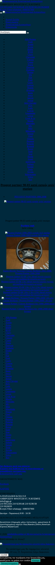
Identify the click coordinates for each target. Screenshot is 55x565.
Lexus (30, 116)
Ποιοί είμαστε (12, 22)
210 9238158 (31, 7)
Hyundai (30, 90)
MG (30, 126)
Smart (30, 159)
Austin (30, 44)
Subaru (30, 164)
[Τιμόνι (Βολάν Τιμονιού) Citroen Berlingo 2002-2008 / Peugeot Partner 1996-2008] (27, 268)
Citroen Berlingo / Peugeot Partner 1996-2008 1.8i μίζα (27, 300)
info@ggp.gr (5, 501)
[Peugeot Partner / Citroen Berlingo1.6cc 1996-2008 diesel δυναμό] (27, 306)
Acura (30, 47)
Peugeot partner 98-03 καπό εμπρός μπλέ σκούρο (27, 186)
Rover (30, 149)
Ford (30, 80)
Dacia (30, 65)
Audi (30, 42)
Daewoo (30, 67)
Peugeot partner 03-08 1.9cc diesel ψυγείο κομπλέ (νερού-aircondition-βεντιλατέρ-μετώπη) (27, 282)
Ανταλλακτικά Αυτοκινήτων (18, 24)
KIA (30, 105)
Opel (30, 136)
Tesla (30, 169)
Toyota (30, 172)
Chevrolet (30, 57)
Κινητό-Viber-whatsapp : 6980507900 (17, 9)
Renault (30, 146)
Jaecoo (30, 98)
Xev (30, 179)
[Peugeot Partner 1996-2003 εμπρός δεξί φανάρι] (27, 233)
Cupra (30, 62)
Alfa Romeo (30, 39)
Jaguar (30, 100)
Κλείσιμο (35, 560)
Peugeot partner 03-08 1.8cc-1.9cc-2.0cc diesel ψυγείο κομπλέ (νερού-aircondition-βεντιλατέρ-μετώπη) (27, 293)
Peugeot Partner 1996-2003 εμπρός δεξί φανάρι (27, 235)
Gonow (30, 85)
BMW (30, 49)
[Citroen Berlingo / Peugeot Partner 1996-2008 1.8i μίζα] (27, 298)
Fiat (30, 77)
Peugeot (30, 141)
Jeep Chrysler (30, 103)
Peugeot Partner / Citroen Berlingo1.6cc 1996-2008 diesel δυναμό (27, 310)
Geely (30, 82)
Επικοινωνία (11, 27)
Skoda (30, 156)
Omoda (30, 139)
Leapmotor (30, 113)
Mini (30, 128)
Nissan (30, 133)
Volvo (30, 177)
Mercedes (30, 123)
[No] (20, 564)
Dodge (30, 72)
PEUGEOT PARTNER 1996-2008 (30, 196)
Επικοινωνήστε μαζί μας (11, 474)
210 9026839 (43, 7)
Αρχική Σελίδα (12, 19)
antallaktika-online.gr (17, 534)
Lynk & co (30, 118)
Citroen (30, 59)
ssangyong (30, 161)
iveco (30, 95)
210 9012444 (6, 7)
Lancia (30, 110)
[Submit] (28, 32)
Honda (30, 88)
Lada (30, 108)
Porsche (30, 144)
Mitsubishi (30, 131)
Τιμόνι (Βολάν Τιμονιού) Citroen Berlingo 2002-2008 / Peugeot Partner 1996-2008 (27, 272)
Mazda (30, 121)
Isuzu (30, 93)
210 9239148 (18, 7)
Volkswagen (30, 174)
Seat (30, 154)
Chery (30, 54)
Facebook (4, 484)
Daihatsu (30, 70)
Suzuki (30, 167)
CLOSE (4, 555)
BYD (30, 52)
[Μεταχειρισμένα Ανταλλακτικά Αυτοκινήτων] (27, 544)
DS (30, 75)
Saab (30, 151)
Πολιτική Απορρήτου (9, 563)
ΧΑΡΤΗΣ (4, 489)
